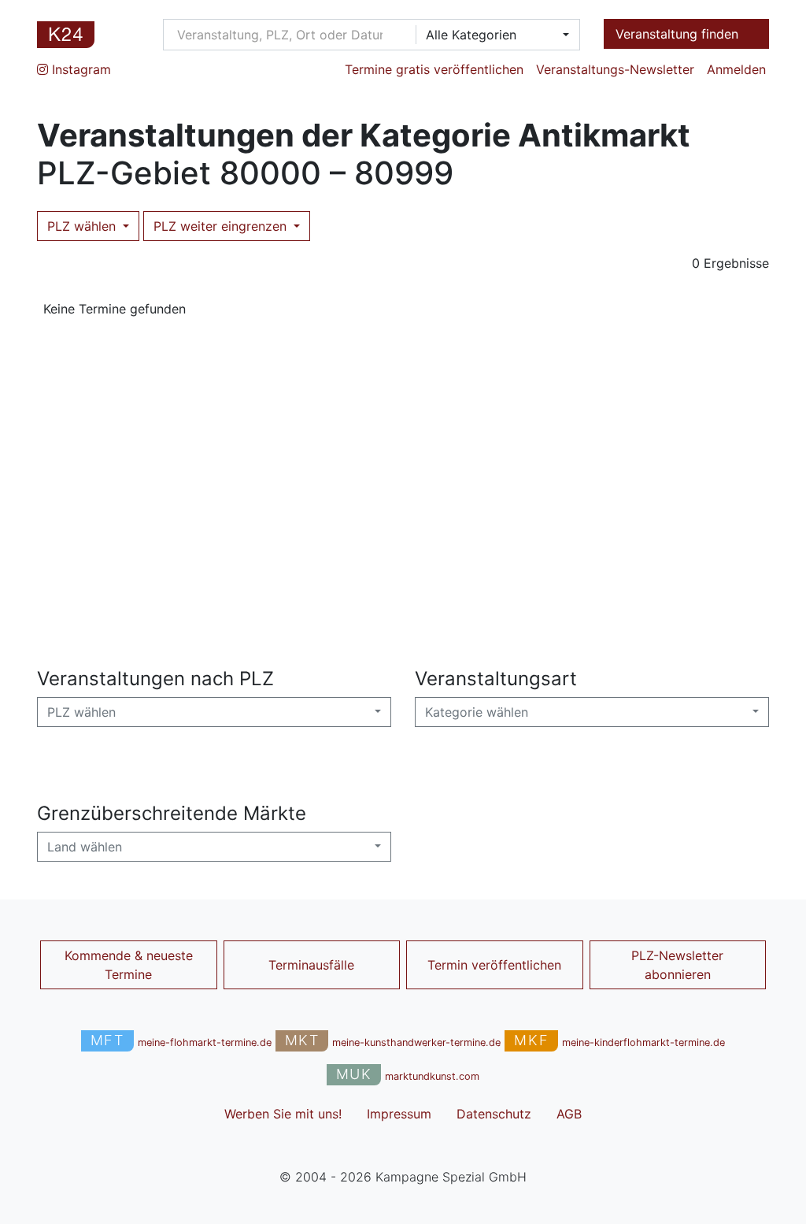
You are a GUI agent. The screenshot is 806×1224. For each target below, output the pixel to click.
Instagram (79, 69)
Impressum (399, 1114)
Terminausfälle (311, 965)
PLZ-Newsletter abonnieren (677, 965)
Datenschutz (494, 1114)
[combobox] (492, 35)
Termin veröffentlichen (494, 965)
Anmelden (736, 69)
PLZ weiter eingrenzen (221, 226)
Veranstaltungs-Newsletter (615, 69)
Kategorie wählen (476, 712)
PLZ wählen (83, 226)
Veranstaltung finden (679, 34)
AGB (569, 1114)
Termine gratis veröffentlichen (434, 69)
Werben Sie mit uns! (283, 1114)
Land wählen (84, 847)
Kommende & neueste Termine (129, 965)
